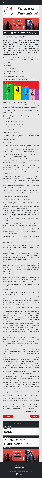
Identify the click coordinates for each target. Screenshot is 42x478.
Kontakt (30, 471)
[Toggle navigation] (39, 2)
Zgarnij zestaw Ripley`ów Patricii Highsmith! (13, 440)
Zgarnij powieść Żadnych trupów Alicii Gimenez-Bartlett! (16, 442)
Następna (36, 416)
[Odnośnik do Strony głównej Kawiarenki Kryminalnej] (2, 2)
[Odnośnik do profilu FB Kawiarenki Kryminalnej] (17, 474)
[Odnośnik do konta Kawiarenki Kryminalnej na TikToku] (24, 474)
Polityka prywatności (16, 471)
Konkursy (23, 36)
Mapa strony (25, 471)
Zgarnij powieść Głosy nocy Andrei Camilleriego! (14, 439)
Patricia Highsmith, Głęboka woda (11, 444)
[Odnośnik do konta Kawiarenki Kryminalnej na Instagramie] (20, 474)
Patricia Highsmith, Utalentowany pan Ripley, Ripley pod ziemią (17, 443)
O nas (10, 471)
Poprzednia (9, 416)
